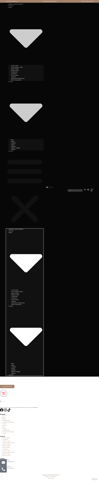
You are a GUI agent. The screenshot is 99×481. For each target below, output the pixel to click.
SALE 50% (10, 5)
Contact (4, 423)
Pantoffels (13, 146)
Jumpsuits (13, 76)
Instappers (13, 143)
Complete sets (14, 72)
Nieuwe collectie (6, 437)
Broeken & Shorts (15, 70)
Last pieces (10, 151)
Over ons (5, 415)
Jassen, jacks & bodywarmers (18, 78)
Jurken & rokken (14, 75)
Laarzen (13, 144)
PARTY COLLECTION (16, 80)
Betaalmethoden (6, 420)
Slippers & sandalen (15, 147)
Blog (4, 417)
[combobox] (75, 190)
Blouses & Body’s (15, 68)
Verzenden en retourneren (8, 422)
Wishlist (4, 418)
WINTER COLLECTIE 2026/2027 (15, 4)
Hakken (13, 141)
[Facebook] (1, 410)
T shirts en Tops (14, 65)
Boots (12, 139)
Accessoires (14, 73)
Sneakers (13, 149)
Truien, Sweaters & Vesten (17, 67)
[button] (25, 190)
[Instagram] (5, 410)
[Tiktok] (9, 410)
